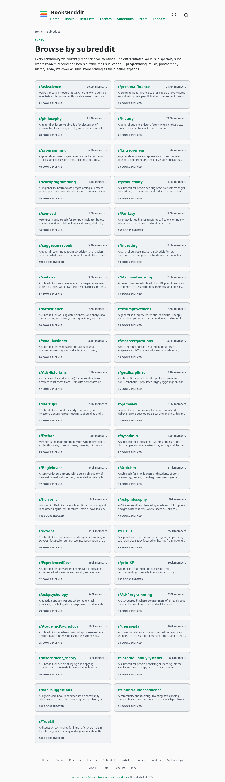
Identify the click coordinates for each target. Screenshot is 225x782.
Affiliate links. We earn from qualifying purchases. (100, 776)
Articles (127, 760)
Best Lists (87, 19)
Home (54, 19)
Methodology (175, 760)
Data (106, 768)
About (92, 768)
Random (159, 19)
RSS (133, 768)
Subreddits (125, 19)
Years (143, 19)
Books (69, 19)
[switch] (186, 15)
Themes (106, 19)
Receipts (120, 768)
